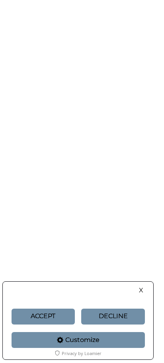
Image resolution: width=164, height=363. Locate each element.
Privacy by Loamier (82, 353)
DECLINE (113, 316)
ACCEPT (43, 316)
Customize (82, 340)
